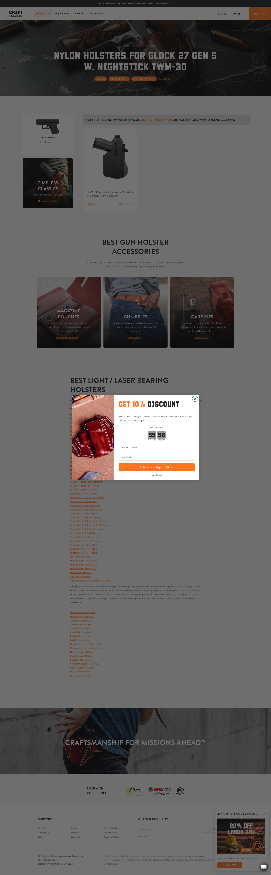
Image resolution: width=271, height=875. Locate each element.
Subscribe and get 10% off (156, 467)
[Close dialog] (195, 399)
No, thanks (156, 475)
